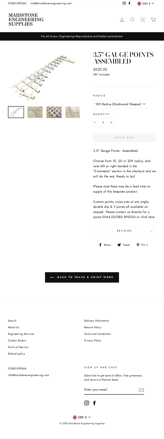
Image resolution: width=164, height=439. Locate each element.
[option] (82, 36)
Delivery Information (96, 321)
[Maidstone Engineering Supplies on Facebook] (94, 403)
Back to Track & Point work (85, 277)
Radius (99, 95)
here (151, 217)
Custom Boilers (17, 340)
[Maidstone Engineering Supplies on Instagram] (86, 403)
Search (12, 321)
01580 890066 (17, 3)
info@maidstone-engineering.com (51, 3)
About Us (13, 327)
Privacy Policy (92, 340)
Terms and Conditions (97, 334)
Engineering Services (21, 334)
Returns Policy (92, 327)
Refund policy (16, 354)
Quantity (101, 114)
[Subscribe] (141, 389)
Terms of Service (18, 347)
